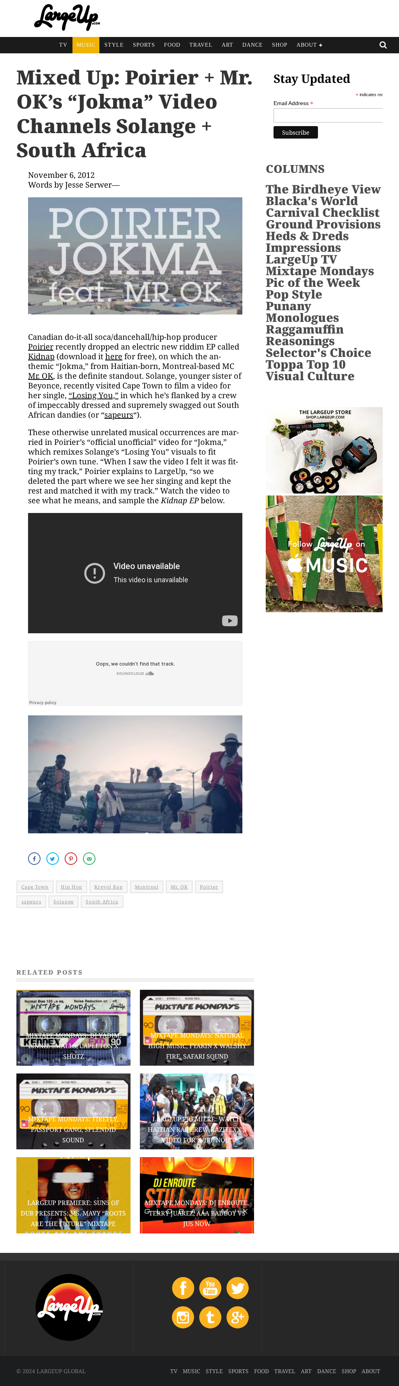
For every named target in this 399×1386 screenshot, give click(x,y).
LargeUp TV (301, 259)
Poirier (40, 346)
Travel (201, 45)
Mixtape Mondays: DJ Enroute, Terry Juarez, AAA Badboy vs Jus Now (197, 1213)
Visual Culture (310, 376)
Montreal (147, 887)
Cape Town (35, 887)
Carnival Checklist (323, 212)
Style (114, 45)
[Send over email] (90, 858)
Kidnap (41, 356)
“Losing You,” (93, 395)
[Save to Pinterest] (72, 858)
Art (227, 45)
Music (85, 45)
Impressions (303, 247)
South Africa (102, 901)
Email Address (293, 103)
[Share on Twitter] (53, 858)
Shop (280, 45)
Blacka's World (312, 201)
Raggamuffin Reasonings (305, 335)
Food (172, 45)
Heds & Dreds (307, 236)
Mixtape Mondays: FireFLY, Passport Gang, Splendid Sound (73, 1129)
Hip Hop (71, 887)
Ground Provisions (323, 224)
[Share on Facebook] (35, 858)
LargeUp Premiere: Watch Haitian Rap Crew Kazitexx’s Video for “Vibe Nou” (197, 1129)
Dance (252, 45)
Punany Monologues (302, 311)
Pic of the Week (313, 282)
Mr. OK (40, 376)
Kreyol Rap (108, 887)
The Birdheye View (323, 189)
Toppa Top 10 (306, 364)
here (113, 356)
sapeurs (118, 414)
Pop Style (294, 294)
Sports (144, 45)
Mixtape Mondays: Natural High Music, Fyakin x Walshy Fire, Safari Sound (197, 1046)
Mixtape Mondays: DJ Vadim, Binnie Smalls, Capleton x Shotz (73, 1046)
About (307, 45)
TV (63, 45)
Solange (63, 901)
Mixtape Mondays (320, 271)
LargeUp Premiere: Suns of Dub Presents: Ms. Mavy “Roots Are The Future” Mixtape (73, 1213)
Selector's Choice (318, 352)
